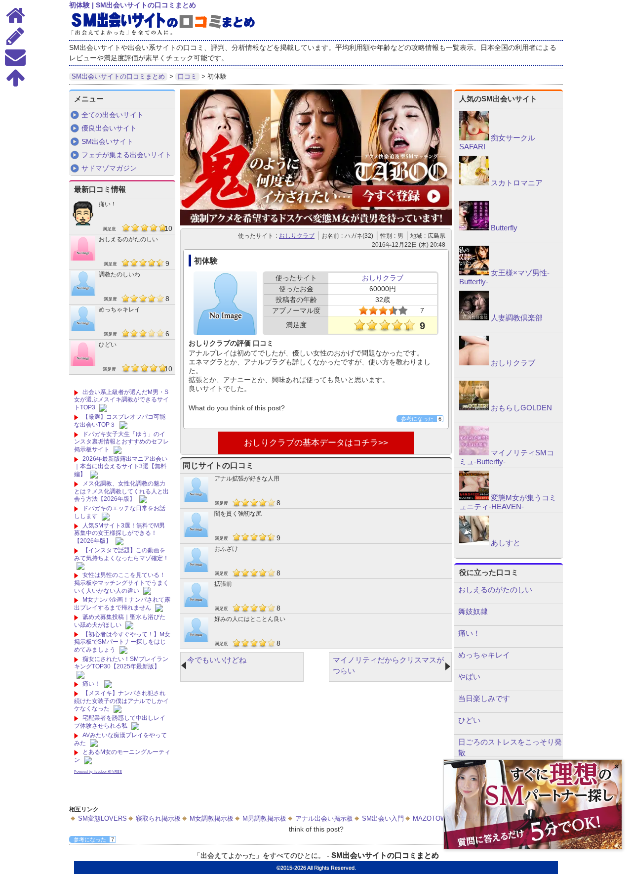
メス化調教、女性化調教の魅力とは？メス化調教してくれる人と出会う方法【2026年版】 (121, 491)
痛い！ (108, 204)
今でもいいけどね (216, 660)
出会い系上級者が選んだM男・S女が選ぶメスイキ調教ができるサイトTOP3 (121, 400)
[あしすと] (474, 543)
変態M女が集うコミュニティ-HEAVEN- (507, 502)
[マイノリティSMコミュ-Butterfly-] (474, 453)
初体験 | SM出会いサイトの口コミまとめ (132, 5)
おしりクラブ (297, 235)
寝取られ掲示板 (158, 818)
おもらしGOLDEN (521, 407)
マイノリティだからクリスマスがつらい (388, 665)
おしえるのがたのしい (128, 239)
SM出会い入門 (383, 818)
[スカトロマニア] (474, 183)
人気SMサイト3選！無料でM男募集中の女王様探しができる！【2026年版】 (119, 533)
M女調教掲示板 (212, 818)
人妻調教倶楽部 (517, 317)
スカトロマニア (517, 182)
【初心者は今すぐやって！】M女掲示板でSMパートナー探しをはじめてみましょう (122, 642)
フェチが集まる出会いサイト (126, 155)
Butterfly (504, 227)
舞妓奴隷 (473, 611)
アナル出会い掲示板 (324, 818)
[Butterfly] (474, 228)
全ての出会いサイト (112, 115)
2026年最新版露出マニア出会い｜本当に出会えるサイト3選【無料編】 (120, 466)
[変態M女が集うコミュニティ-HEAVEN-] (474, 498)
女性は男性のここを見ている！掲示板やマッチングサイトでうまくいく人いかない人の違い (121, 582)
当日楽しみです (484, 698)
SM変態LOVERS (102, 818)
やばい (469, 676)
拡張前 (223, 583)
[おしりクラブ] (474, 363)
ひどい (108, 344)
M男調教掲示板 (264, 818)
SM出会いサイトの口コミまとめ (385, 855)
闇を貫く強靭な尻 (238, 513)
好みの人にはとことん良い (249, 618)
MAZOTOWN (432, 818)
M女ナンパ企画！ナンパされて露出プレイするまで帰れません (122, 603)
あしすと (505, 542)
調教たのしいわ (119, 274)
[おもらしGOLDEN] (474, 408)
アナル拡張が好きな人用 (246, 478)
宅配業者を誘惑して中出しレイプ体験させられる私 (119, 721)
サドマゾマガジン (109, 168)
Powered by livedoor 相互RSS (98, 771)
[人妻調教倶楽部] (474, 318)
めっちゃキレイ (119, 309)
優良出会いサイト (109, 128)
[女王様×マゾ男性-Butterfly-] (474, 273)
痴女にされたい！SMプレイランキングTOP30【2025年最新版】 (121, 663)
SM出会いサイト (107, 141)
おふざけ (226, 548)
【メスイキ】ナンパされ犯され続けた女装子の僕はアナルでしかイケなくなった (121, 701)
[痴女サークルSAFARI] (474, 138)
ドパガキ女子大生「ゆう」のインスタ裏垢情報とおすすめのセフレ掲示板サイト (121, 442)
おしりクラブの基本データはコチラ (311, 442)
